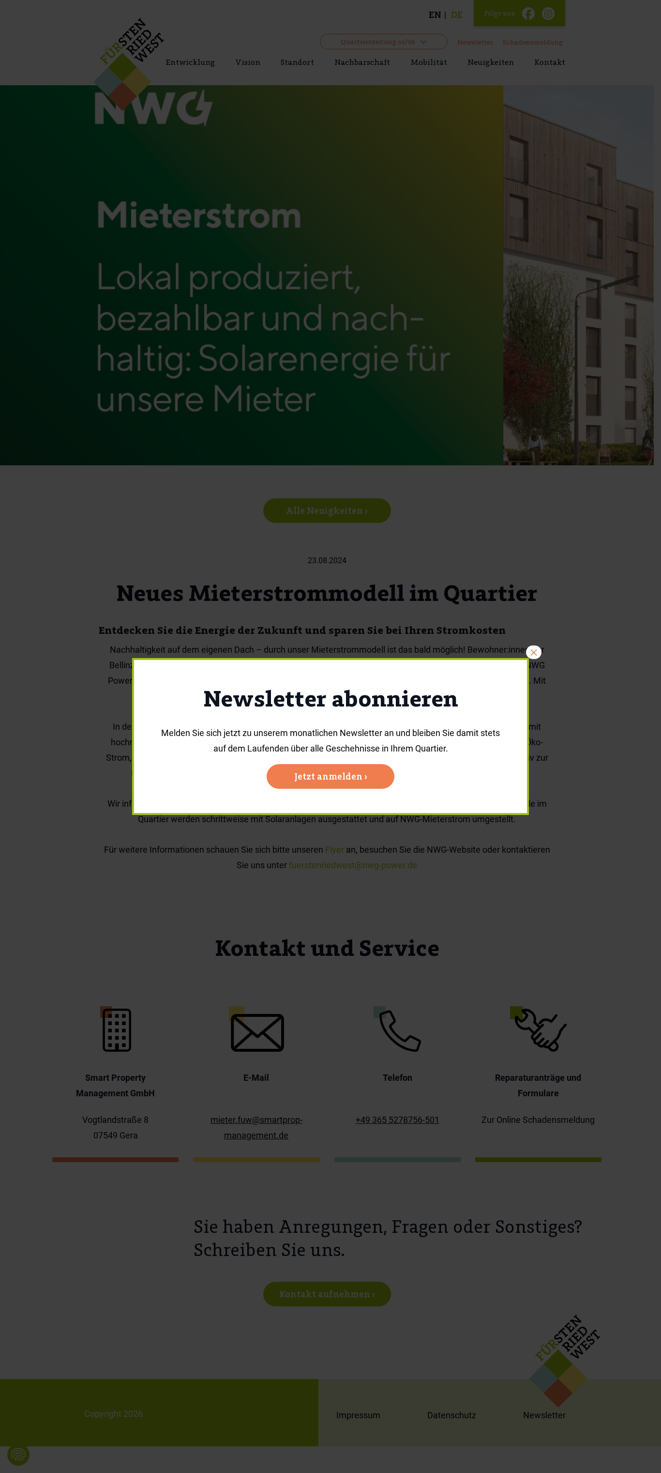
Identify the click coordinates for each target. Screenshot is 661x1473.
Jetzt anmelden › (330, 776)
